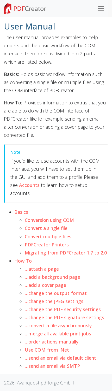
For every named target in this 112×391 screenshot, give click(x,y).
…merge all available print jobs (58, 333)
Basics (21, 212)
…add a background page (52, 277)
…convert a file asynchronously (58, 325)
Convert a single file (46, 228)
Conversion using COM (49, 220)
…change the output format (56, 293)
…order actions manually (51, 342)
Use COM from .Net (47, 350)
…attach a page (42, 269)
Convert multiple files (48, 236)
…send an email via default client (60, 358)
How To (23, 261)
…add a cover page (45, 285)
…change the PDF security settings (63, 309)
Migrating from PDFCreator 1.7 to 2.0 (66, 253)
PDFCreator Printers (47, 244)
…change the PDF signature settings (64, 317)
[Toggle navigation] (101, 9)
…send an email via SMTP (52, 366)
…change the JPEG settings (54, 301)
